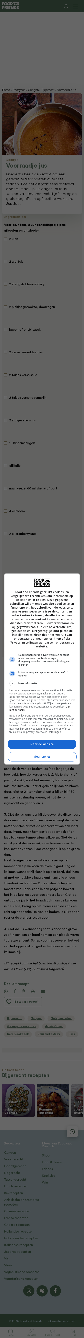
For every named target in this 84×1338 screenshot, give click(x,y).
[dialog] (42, 669)
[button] (42, 683)
